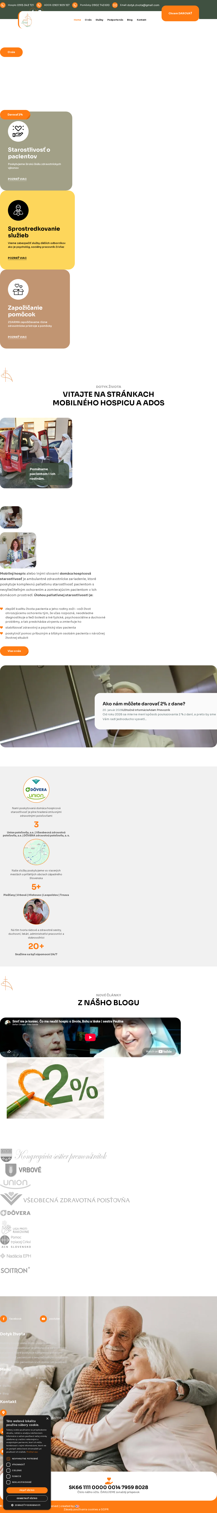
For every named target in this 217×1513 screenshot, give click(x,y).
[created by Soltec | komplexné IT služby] (77, 1506)
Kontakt (141, 19)
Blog (129, 19)
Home (77, 19)
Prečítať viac (32, 1451)
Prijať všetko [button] (27, 1490)
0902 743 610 (101, 5)
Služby (99, 19)
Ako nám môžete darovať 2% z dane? (144, 704)
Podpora (44, 1386)
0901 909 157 (61, 5)
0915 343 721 (25, 5)
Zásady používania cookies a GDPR (86, 1509)
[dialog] (27, 1462)
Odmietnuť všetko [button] (27, 1498)
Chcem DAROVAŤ (180, 13)
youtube (54, 1318)
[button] (27, 1505)
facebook (15, 1318)
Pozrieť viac (17, 179)
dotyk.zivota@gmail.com (143, 5)
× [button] (47, 1418)
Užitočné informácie (135, 710)
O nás (88, 19)
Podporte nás (115, 19)
